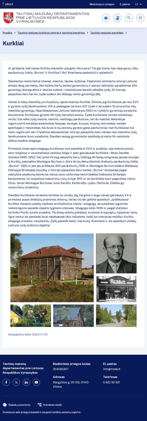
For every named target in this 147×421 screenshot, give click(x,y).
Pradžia (7, 32)
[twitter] (16, 382)
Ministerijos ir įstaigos (101, 4)
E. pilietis (125, 4)
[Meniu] (140, 18)
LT (136, 4)
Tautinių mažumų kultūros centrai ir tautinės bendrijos (51, 32)
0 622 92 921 (111, 382)
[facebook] (6, 382)
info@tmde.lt (111, 369)
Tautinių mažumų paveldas (106, 32)
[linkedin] (26, 382)
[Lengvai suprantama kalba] (106, 18)
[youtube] (36, 382)
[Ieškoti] (129, 18)
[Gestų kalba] (117, 18)
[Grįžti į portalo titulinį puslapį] (8, 4)
